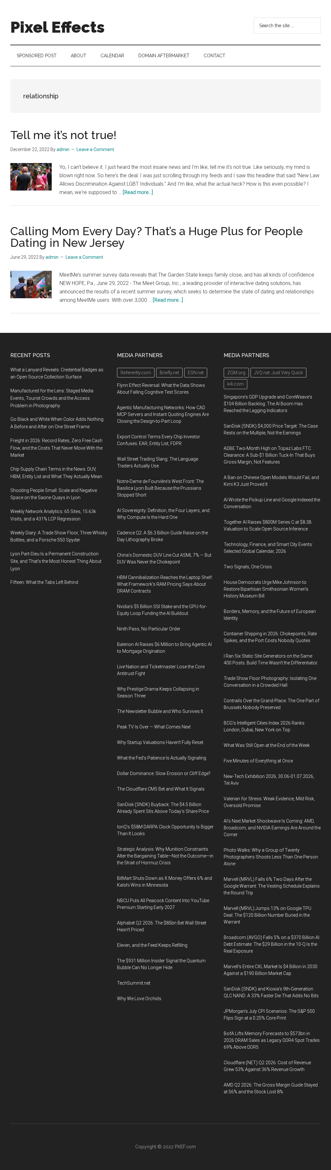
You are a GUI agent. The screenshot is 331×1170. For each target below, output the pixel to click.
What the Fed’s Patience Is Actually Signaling (161, 757)
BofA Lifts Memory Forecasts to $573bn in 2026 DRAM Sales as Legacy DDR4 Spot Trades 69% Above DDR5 (272, 1040)
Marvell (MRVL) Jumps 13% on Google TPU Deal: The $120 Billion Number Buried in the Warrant (267, 915)
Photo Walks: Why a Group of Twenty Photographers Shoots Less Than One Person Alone (271, 856)
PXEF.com (185, 1146)
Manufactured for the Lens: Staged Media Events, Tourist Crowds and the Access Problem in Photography (51, 398)
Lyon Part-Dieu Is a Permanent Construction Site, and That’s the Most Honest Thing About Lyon (55, 561)
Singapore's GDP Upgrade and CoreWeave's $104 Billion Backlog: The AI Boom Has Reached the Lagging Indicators (268, 403)
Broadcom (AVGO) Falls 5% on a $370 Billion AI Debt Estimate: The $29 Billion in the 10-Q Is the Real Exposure (271, 944)
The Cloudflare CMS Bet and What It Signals (161, 789)
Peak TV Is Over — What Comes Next (154, 726)
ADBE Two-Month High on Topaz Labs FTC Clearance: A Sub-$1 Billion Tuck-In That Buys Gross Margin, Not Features (269, 455)
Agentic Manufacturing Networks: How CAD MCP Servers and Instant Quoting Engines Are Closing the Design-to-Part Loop (163, 414)
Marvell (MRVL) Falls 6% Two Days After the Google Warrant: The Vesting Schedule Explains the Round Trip (272, 886)
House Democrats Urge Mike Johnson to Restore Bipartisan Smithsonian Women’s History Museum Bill (266, 589)
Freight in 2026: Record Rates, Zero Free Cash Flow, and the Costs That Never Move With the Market (56, 448)
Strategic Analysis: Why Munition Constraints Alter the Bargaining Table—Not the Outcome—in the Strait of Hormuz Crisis (165, 856)
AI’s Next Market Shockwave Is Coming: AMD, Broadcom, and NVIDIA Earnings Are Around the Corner (272, 827)
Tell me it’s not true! (63, 135)
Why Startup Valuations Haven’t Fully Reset (160, 742)
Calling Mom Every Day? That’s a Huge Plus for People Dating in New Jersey (156, 236)
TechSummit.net (133, 983)
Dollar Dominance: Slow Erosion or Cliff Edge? (163, 773)
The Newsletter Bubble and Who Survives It (160, 711)
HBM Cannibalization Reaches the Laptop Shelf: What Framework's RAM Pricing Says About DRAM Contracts (165, 584)
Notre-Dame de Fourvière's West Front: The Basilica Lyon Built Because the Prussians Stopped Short (160, 488)
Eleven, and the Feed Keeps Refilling (152, 945)
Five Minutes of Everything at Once (258, 760)
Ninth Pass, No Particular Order (148, 628)
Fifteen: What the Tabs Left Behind (44, 582)
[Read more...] (138, 192)
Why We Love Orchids (139, 998)
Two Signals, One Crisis (248, 566)
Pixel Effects (57, 27)
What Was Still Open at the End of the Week (267, 745)
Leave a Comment (95, 149)
